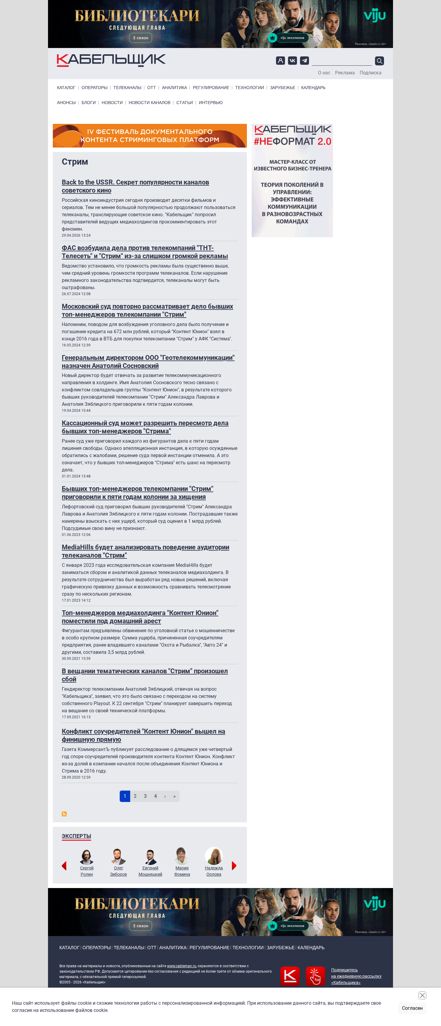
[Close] (422, 995)
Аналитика (174, 88)
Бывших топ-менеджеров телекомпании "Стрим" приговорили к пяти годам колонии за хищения (137, 493)
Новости (112, 103)
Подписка (371, 73)
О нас (324, 73)
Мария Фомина (182, 871)
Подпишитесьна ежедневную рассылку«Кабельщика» (356, 976)
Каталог (66, 88)
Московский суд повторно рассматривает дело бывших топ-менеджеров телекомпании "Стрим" (147, 310)
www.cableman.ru (181, 966)
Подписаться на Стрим (64, 814)
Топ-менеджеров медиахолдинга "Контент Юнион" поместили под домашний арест (140, 617)
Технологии (249, 88)
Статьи (184, 103)
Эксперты (76, 836)
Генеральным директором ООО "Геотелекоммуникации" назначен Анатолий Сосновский (148, 361)
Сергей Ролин (87, 871)
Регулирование (211, 88)
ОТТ (151, 88)
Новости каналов (149, 103)
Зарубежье (282, 88)
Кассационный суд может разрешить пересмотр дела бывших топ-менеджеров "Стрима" (145, 427)
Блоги (89, 103)
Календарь (313, 88)
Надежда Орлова (214, 871)
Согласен (412, 1008)
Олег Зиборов (118, 871)
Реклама (345, 73)
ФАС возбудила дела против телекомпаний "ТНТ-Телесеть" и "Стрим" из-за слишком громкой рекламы (145, 252)
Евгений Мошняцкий (150, 871)
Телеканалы (127, 88)
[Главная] (111, 60)
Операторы (94, 88)
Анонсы (66, 103)
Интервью (211, 103)
